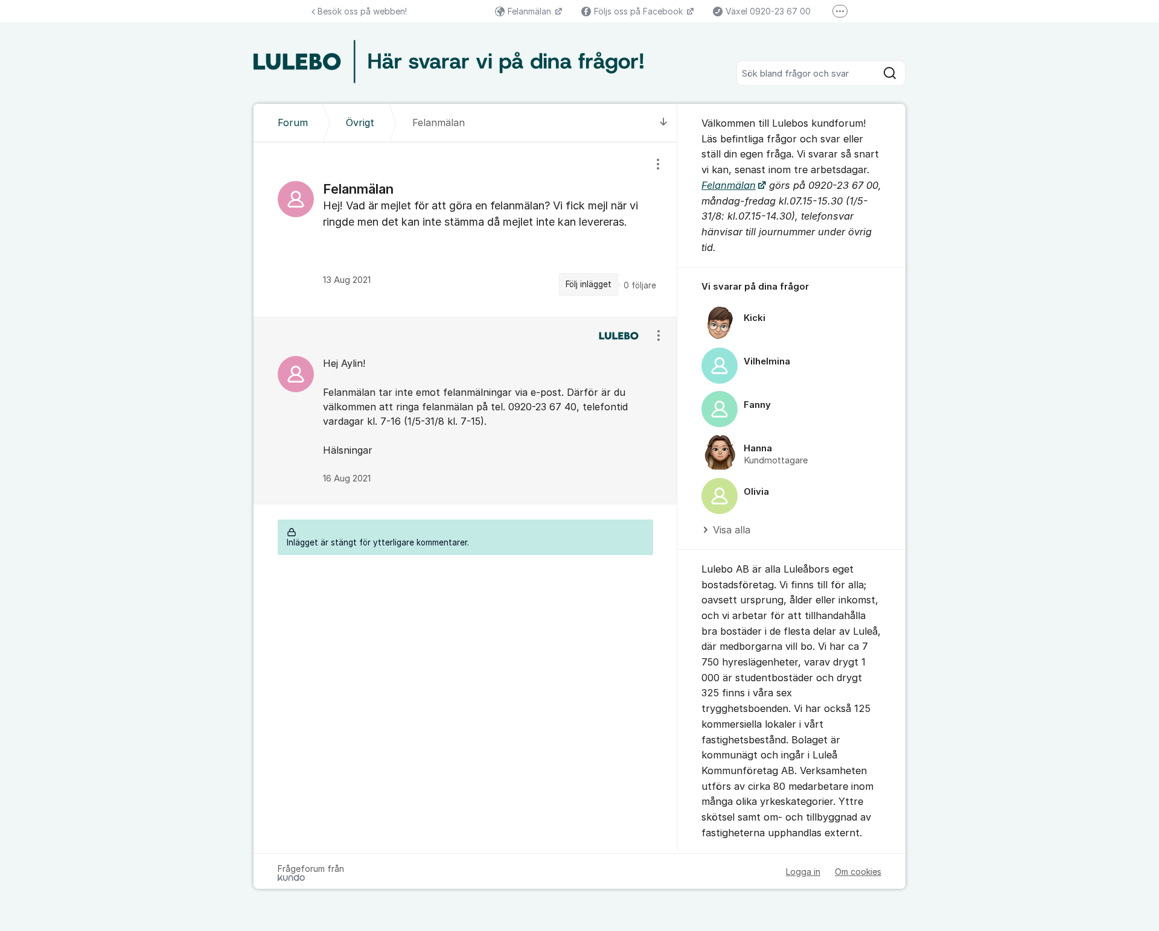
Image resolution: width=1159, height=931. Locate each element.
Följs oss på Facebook (639, 11)
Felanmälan (531, 11)
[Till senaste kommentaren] (663, 123)
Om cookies (858, 871)
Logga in (803, 871)
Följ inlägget (588, 284)
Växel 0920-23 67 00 (768, 11)
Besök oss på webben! (362, 11)
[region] (465, 229)
